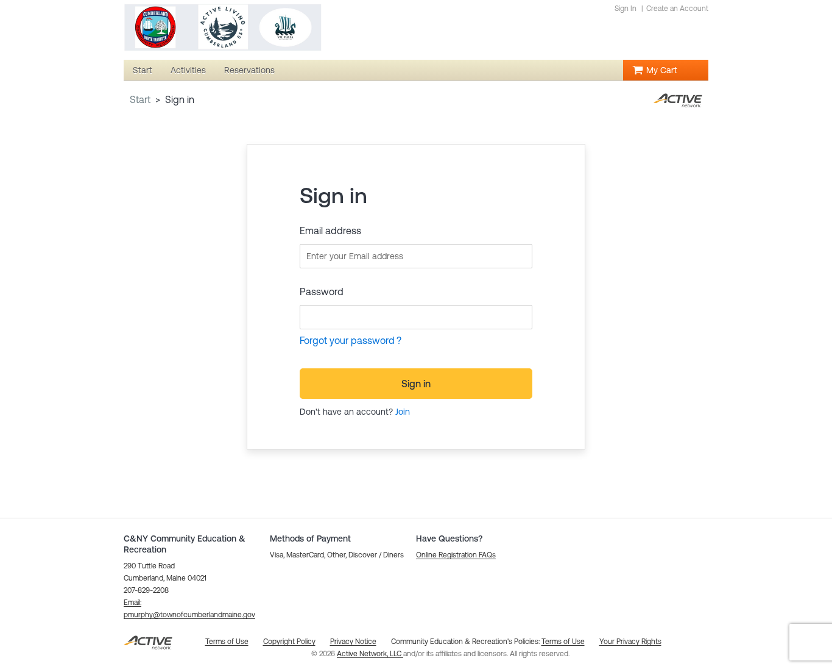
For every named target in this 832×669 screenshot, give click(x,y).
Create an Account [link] (677, 8)
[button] (456, 555)
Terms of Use (563, 641)
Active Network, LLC (370, 653)
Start (140, 99)
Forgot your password (347, 340)
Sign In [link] (625, 8)
